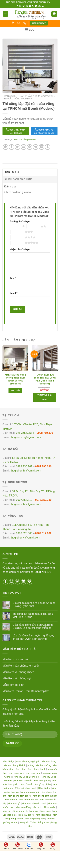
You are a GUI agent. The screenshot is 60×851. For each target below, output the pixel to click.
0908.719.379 (45, 432)
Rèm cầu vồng (44, 96)
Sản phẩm (26, 96)
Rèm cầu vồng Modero (17, 98)
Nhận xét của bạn (20, 249)
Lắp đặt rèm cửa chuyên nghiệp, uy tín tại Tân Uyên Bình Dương (33, 637)
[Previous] (2, 376)
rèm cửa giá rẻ (42, 780)
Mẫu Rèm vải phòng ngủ (17, 678)
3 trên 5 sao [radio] (18, 231)
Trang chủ (9, 96)
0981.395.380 (43, 466)
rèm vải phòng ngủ (35, 818)
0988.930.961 (24, 466)
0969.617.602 (43, 533)
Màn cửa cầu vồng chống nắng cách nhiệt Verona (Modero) (15, 379)
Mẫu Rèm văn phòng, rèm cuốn (21, 665)
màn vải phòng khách (14, 765)
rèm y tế (24, 822)
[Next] (57, 376)
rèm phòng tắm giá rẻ (19, 795)
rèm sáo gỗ (14, 803)
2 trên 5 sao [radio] (33, 226)
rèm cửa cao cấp (23, 780)
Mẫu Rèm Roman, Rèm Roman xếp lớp (25, 691)
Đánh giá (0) (12, 172)
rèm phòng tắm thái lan (45, 795)
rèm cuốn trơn (16, 773)
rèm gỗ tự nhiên (42, 784)
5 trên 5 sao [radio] (18, 242)
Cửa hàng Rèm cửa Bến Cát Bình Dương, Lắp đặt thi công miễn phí (32, 626)
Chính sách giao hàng (18, 179)
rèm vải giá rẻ (26, 814)
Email (13, 293)
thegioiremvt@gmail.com (25, 537)
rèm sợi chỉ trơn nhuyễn (15, 811)
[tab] (30, 172)
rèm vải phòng (43, 814)
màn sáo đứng (48, 761)
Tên (13, 278)
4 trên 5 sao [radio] (18, 237)
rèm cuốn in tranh (36, 769)
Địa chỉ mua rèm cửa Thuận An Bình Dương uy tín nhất (34, 604)
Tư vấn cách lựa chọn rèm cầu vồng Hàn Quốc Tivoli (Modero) (45, 379)
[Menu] (5, 14)
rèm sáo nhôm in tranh (34, 803)
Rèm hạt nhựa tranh (25, 788)
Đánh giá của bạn (20, 221)
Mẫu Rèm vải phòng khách (18, 672)
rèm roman (11, 799)
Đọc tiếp (15, 391)
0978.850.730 (43, 499)
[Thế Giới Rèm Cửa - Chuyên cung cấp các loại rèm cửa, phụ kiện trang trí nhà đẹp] (29, 14)
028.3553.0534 (25, 432)
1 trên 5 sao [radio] (15, 226)
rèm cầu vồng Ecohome (26, 776)
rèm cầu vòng (33, 773)
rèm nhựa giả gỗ (30, 792)
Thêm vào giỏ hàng (45, 397)
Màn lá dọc (8, 761)
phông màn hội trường (39, 765)
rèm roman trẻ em (28, 799)
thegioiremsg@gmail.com (26, 437)
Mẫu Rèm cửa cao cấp (15, 659)
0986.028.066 (24, 533)
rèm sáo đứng (23, 807)
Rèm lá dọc (44, 788)
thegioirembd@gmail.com (26, 504)
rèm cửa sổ (26, 784)
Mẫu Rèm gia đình (13, 684)
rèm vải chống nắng (40, 811)
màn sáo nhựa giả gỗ (27, 761)
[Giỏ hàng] (54, 14)
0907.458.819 (24, 499)
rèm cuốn (20, 769)
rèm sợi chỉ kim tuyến (44, 807)
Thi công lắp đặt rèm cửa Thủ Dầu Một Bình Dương (32, 615)
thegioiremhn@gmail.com (26, 470)
